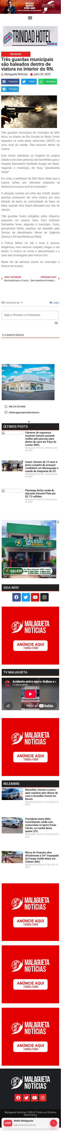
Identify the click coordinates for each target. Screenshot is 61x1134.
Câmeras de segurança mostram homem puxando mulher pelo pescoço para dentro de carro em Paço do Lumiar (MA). (40, 438)
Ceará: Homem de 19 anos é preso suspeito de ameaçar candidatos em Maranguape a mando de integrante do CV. (41, 466)
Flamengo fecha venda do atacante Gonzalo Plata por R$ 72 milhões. (40, 493)
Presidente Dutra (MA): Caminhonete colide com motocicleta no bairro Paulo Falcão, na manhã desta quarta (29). (40, 825)
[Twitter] (26, 597)
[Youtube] (35, 597)
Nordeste (15, 54)
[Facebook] (16, 597)
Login (55, 302)
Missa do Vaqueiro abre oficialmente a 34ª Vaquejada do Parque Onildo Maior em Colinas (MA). (42, 857)
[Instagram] (44, 597)
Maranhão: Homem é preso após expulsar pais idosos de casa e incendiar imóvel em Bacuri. (41, 794)
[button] (30, 17)
